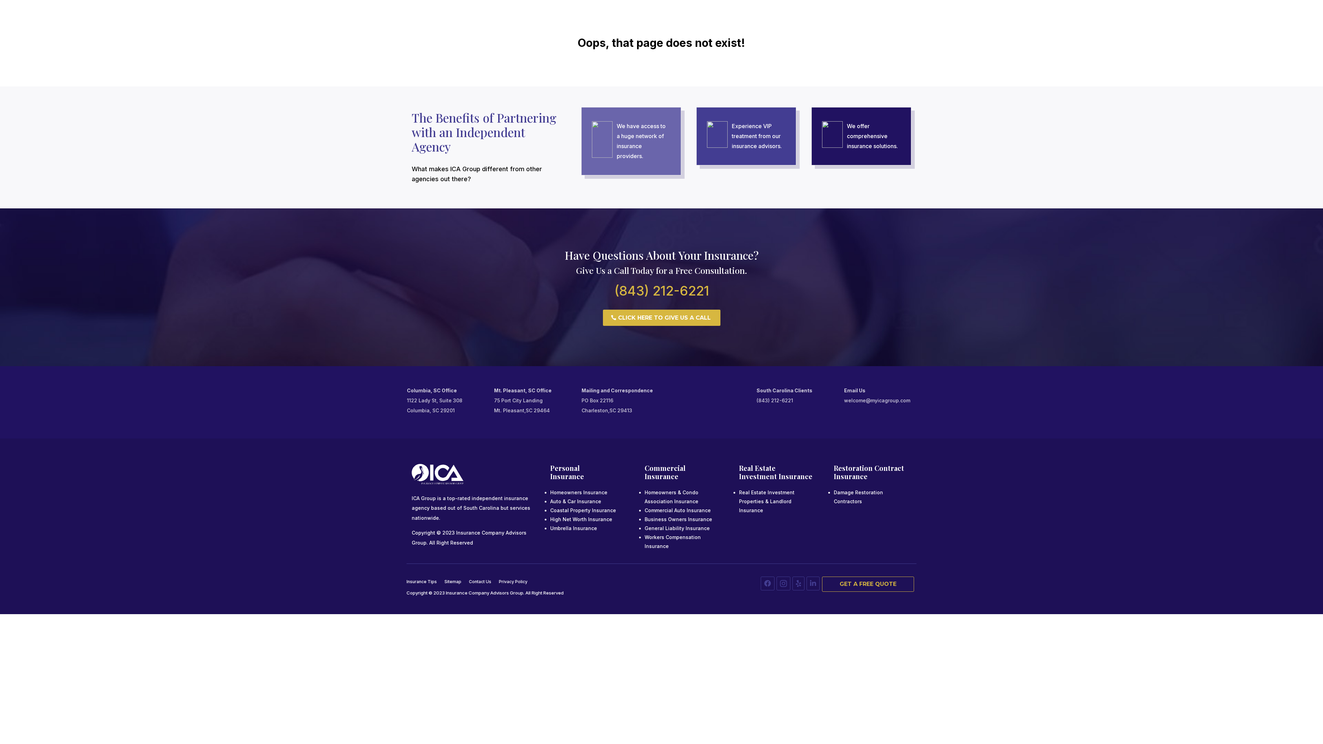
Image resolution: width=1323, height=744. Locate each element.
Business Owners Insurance (678, 519)
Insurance (567, 476)
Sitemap (452, 581)
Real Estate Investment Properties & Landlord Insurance (766, 501)
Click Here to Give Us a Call (664, 317)
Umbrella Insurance (573, 528)
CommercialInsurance (665, 472)
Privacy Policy (513, 581)
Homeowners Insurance (578, 492)
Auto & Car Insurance (575, 501)
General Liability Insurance (677, 528)
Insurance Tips (422, 581)
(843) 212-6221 (661, 291)
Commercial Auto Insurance (678, 510)
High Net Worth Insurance (581, 519)
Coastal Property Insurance (583, 510)
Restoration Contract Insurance (869, 472)
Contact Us (480, 581)
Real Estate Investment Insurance (775, 472)
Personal (565, 468)
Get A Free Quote (868, 584)
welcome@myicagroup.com (877, 400)
